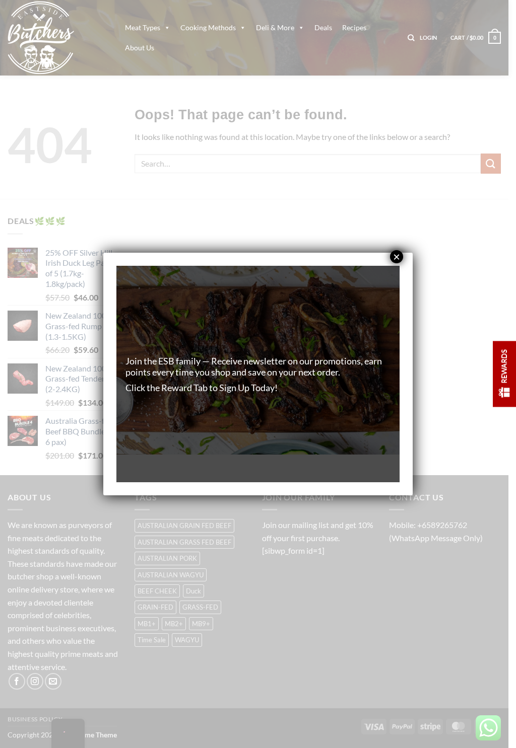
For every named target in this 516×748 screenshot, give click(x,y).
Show (504, 374)
